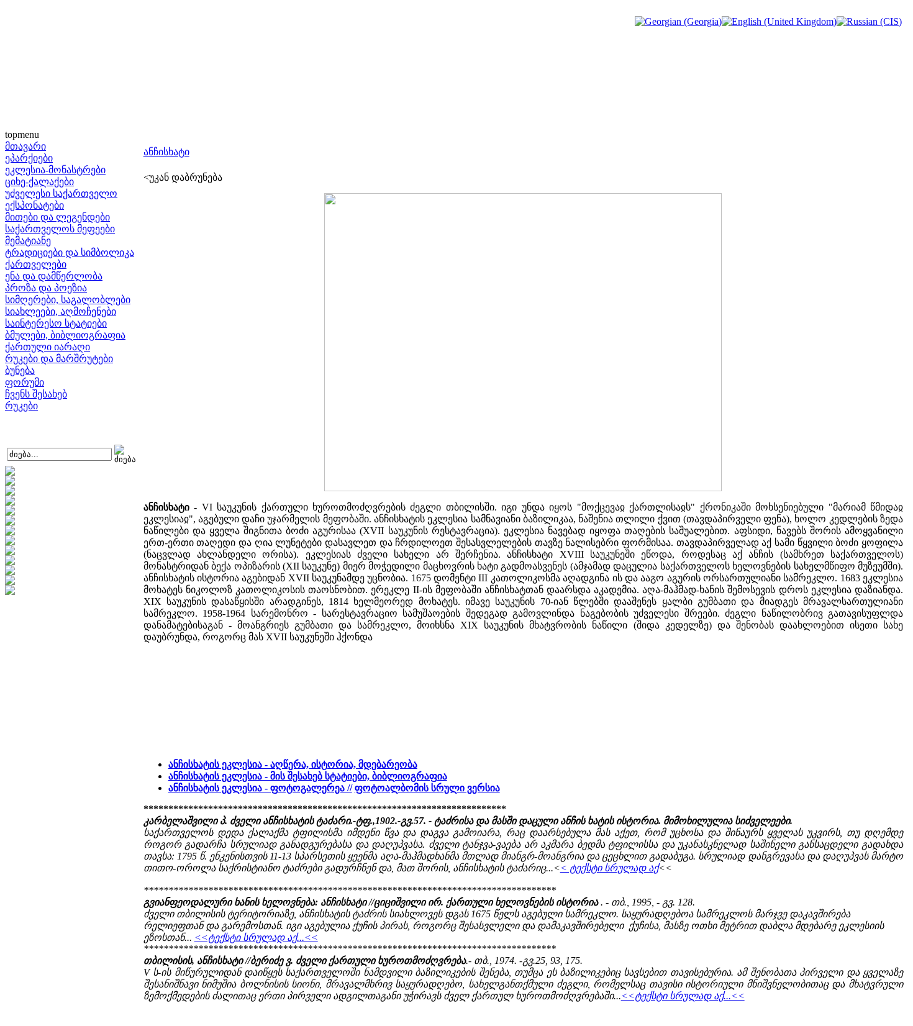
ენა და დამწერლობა (53, 276)
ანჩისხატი (166, 152)
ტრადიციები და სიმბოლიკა (69, 252)
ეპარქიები (29, 158)
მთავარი (25, 146)
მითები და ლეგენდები (57, 217)
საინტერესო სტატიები (56, 323)
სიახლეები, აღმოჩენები (60, 311)
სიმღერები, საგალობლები (67, 299)
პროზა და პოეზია (46, 288)
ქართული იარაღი (47, 347)
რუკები (21, 406)
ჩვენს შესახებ (36, 394)
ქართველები (35, 264)
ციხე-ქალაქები (39, 181)
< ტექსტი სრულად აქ (609, 868)
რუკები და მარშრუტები (59, 358)
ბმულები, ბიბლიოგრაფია (65, 335)
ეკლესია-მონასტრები (55, 170)
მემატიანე (28, 240)
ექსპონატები (34, 205)
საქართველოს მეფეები (60, 229)
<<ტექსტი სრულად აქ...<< (256, 937)
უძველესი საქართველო (61, 193)
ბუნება (20, 370)
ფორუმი (24, 382)
